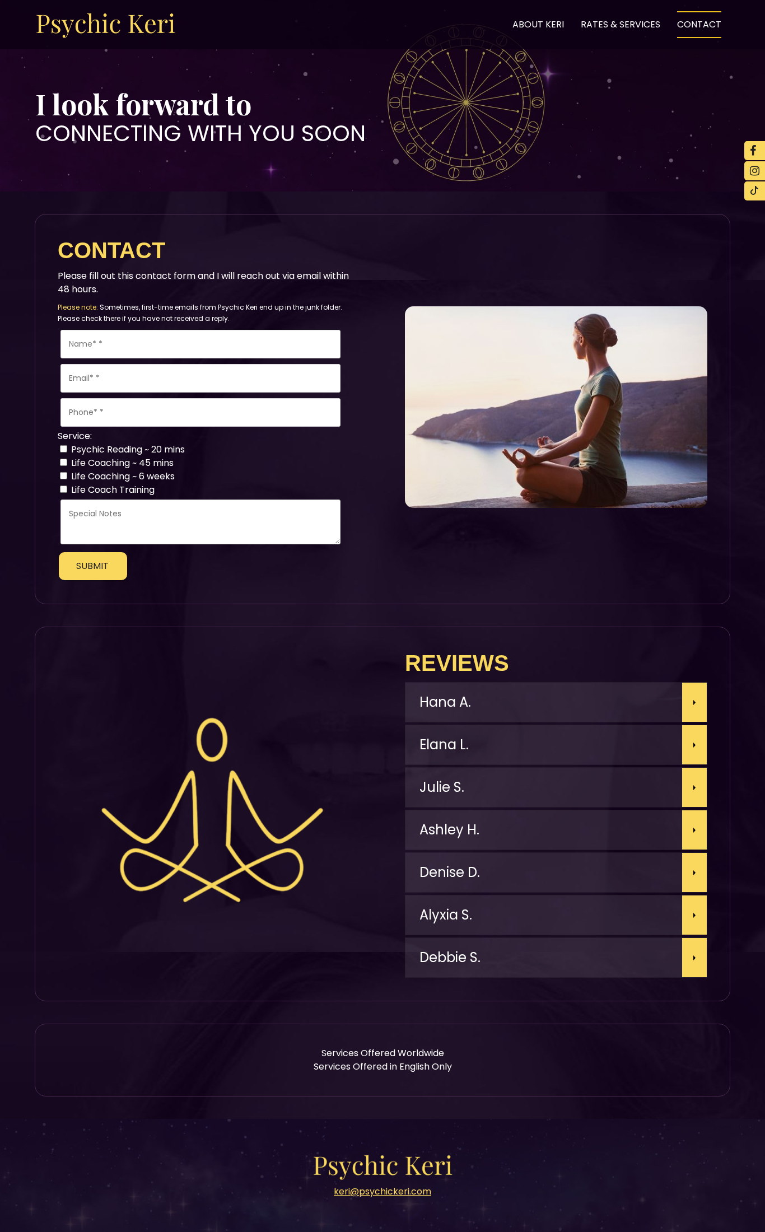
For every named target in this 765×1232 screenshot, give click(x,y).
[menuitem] (538, 24)
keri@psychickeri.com (382, 1191)
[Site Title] (105, 25)
